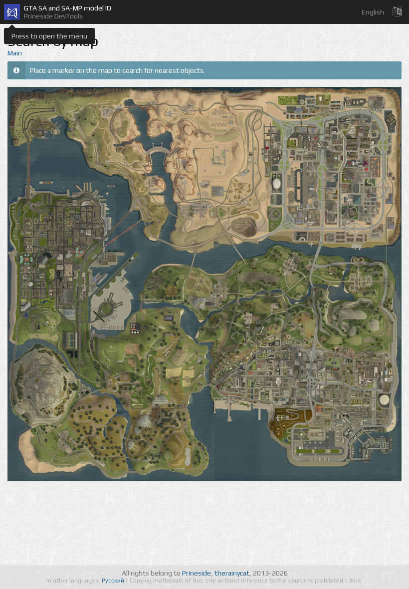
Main (14, 53)
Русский (114, 580)
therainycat (231, 573)
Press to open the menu (49, 36)
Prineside (196, 573)
